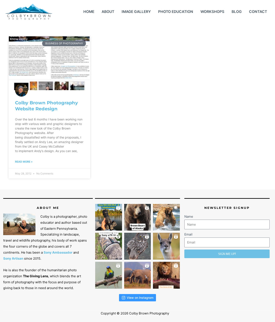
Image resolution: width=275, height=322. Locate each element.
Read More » (24, 161)
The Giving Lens (35, 276)
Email (188, 234)
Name (188, 216)
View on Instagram (140, 297)
